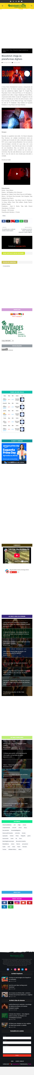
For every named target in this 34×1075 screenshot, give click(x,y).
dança (25, 827)
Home (12, 1061)
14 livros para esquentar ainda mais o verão (15, 803)
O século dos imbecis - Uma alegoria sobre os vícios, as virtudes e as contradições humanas (16, 633)
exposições (5, 835)
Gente (12, 838)
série (9, 846)
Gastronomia (5, 838)
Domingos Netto (7, 62)
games (29, 835)
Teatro (18, 846)
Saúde (4, 846)
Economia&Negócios (15, 830)
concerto (14, 827)
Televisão (24, 846)
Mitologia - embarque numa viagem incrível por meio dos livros (16, 812)
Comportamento (6, 827)
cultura (20, 827)
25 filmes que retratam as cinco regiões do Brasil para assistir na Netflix (16, 642)
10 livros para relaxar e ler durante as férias (15, 774)
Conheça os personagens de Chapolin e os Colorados (20, 978)
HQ (16, 838)
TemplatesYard (16, 1064)
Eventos (24, 833)
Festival (11, 835)
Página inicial (6, 50)
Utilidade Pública (12, 849)
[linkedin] (4, 906)
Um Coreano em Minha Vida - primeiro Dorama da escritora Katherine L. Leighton (20, 994)
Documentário (6, 830)
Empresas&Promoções (8, 833)
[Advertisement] (17, 28)
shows (13, 846)
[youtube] (21, 1)
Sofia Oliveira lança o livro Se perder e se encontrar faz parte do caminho (14, 652)
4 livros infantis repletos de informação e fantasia (14, 793)
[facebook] (10, 1)
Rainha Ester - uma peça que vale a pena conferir (14, 744)
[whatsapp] (10, 906)
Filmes (11, 50)
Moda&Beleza (6, 844)
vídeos (19, 849)
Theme (29, 1064)
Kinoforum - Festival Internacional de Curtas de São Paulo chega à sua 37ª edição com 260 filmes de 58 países (17, 681)
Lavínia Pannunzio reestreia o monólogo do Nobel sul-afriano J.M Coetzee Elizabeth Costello (16, 623)
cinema (24, 825)
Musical (18, 844)
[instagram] (16, 1)
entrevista (17, 833)
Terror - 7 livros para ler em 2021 (12, 765)
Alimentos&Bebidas (7, 825)
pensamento (25, 844)
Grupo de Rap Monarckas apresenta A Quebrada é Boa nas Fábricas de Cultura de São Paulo (16, 671)
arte (15, 825)
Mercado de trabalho (21, 841)
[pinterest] (19, 1)
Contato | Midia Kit (20, 1061)
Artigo (19, 825)
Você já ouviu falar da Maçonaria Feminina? (15, 663)
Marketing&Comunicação (8, 841)
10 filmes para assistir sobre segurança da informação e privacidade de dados (15, 754)
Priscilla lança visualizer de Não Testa (13, 692)
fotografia (23, 835)
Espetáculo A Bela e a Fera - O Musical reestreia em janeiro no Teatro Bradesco (16, 783)
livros (20, 838)
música (12, 844)
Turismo (4, 849)
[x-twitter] (13, 1)
